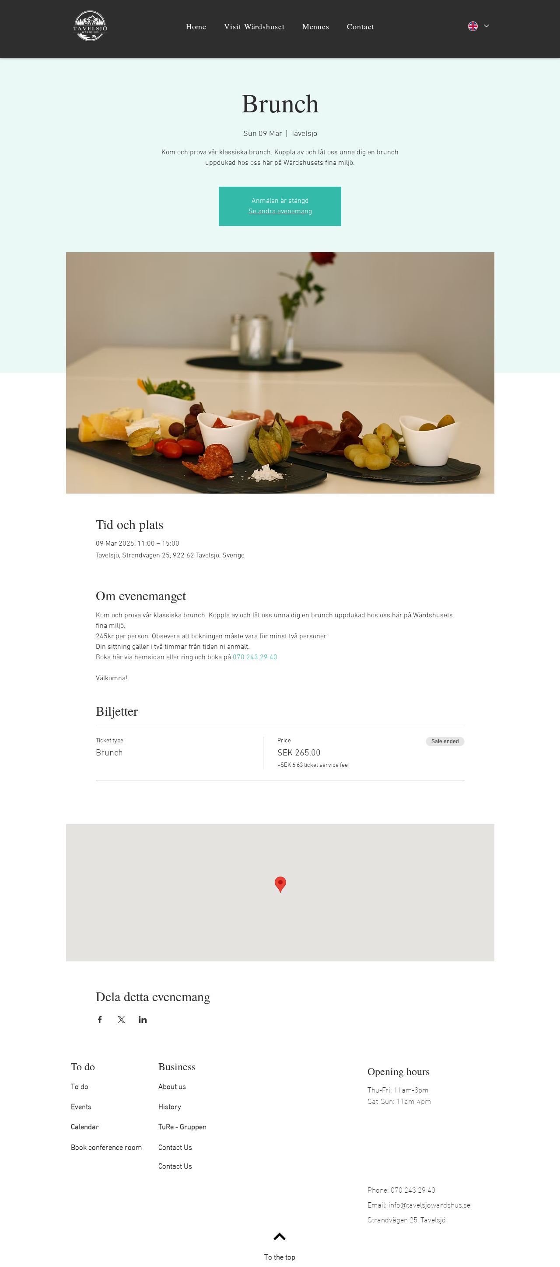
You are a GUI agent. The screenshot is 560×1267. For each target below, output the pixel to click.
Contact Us (175, 1146)
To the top (279, 1256)
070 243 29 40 (413, 1189)
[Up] (279, 1236)
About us (172, 1085)
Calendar (85, 1125)
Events (81, 1105)
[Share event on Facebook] (100, 1019)
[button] (254, 26)
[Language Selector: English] (478, 26)
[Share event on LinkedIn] (143, 1019)
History (169, 1105)
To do (79, 1085)
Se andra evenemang (280, 211)
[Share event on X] (121, 1019)
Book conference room (106, 1146)
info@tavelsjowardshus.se (429, 1204)
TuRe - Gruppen (182, 1125)
